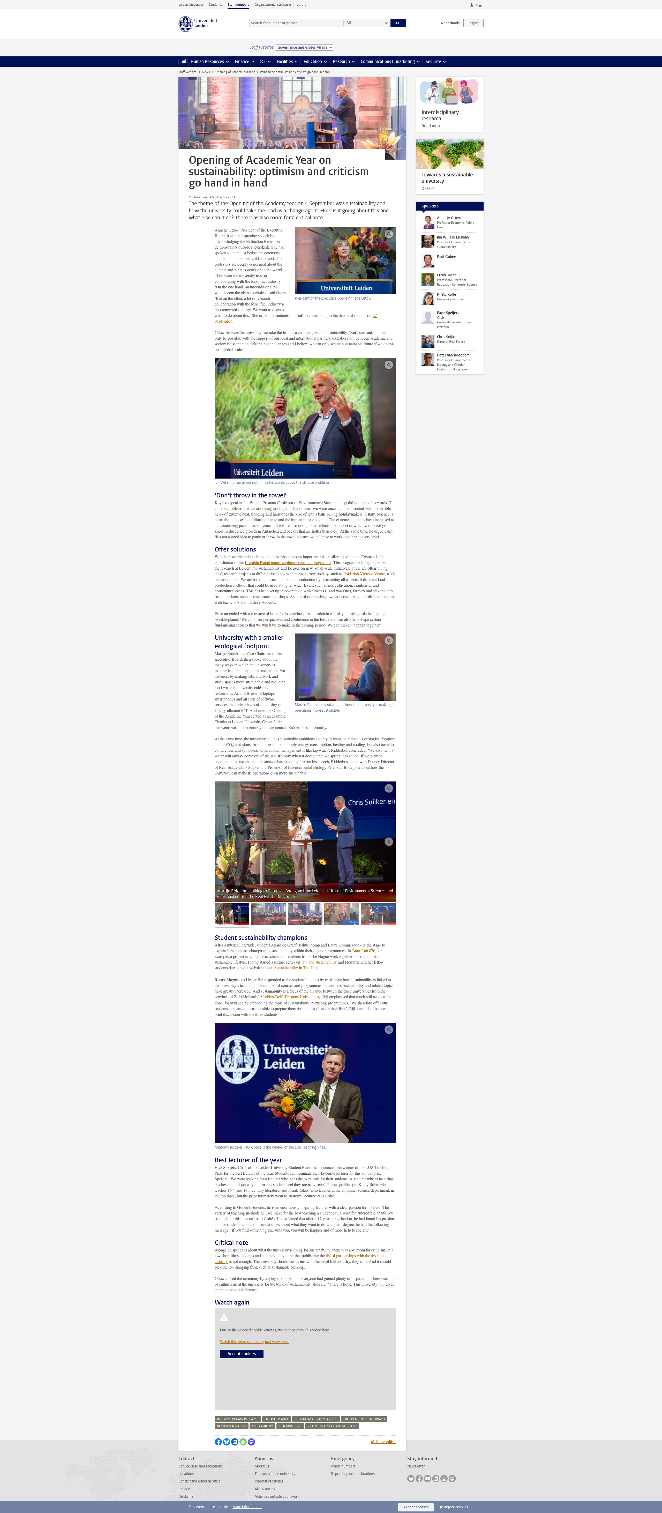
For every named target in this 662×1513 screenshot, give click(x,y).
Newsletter (416, 1466)
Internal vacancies (269, 1481)
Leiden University (191, 4)
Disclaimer (186, 1496)
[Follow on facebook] (419, 1478)
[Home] (182, 61)
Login (480, 5)
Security (433, 61)
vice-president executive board (332, 1426)
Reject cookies (456, 1507)
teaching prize (290, 1426)
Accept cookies (242, 1354)
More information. (247, 1506)
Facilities (285, 61)
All (349, 22)
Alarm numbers (343, 1466)
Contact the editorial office (199, 1481)
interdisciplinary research (238, 1419)
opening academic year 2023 (316, 1419)
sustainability (262, 1426)
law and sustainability (319, 962)
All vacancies (265, 1489)
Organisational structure (273, 4)
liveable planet (276, 1419)
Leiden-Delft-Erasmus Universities (290, 996)
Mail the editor (383, 1441)
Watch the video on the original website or (254, 1341)
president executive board (364, 1419)
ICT (263, 61)
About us (262, 1466)
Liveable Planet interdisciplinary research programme (288, 562)
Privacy (184, 1489)
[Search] (398, 23)
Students (215, 4)
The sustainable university (275, 1473)
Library (301, 4)
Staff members (238, 4)
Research (341, 61)
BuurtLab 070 (363, 950)
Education (313, 61)
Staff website (187, 72)
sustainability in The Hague (299, 967)
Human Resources (207, 61)
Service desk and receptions (200, 1466)
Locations (186, 1473)
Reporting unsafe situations (353, 1473)
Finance (242, 61)
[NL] (450, 23)
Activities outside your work (277, 1496)
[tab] (232, 914)
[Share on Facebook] (218, 1441)
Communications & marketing (388, 61)
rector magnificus (231, 1426)
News (206, 72)
